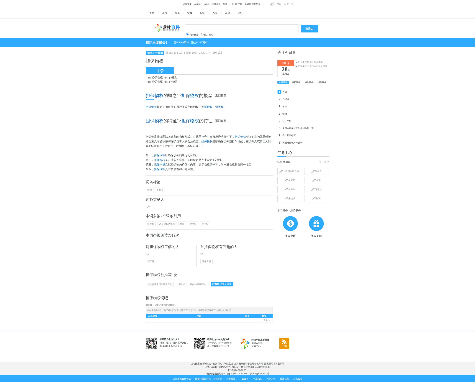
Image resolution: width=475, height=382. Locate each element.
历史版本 (217, 52)
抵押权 (208, 106)
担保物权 (190, 95)
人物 (284, 92)
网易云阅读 (257, 343)
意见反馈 (297, 378)
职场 (202, 13)
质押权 (205, 224)
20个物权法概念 (167, 224)
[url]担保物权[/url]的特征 (162, 81)
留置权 (219, 106)
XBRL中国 (237, 4)
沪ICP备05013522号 (259, 373)
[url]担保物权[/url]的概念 (162, 77)
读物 (284, 113)
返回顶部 (220, 95)
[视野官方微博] (273, 5)
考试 (227, 13)
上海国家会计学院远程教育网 (248, 363)
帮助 (225, 4)
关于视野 (230, 378)
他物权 (193, 224)
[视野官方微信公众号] (280, 5)
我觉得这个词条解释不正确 (192, 284)
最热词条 (309, 82)
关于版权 (270, 378)
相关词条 (322, 82)
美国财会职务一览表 (292, 142)
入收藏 (197, 4)
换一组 (322, 162)
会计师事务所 (289, 135)
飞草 (148, 206)
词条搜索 (194, 34)
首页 (152, 13)
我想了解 (206, 261)
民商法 (159, 190)
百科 (215, 13)
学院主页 (228, 363)
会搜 (164, 13)
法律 (149, 190)
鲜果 (253, 346)
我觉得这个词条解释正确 (160, 284)
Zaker (258, 346)
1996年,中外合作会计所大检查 (312, 66)
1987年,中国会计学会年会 (310, 62)
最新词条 (296, 82)
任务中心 (284, 153)
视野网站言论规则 (213, 310)
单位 (284, 106)
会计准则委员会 (252, 4)
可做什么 (216, 4)
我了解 (151, 261)
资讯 (177, 13)
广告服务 (244, 378)
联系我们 (257, 378)
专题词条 (283, 82)
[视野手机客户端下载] (287, 5)
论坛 (240, 13)
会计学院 (286, 121)
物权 (182, 224)
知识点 (285, 99)
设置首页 (187, 4)
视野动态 (284, 378)
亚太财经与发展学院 (274, 363)
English (206, 4)
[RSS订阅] (294, 5)
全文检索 (208, 34)
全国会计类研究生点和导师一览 (298, 128)
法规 (189, 13)
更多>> (266, 320)
